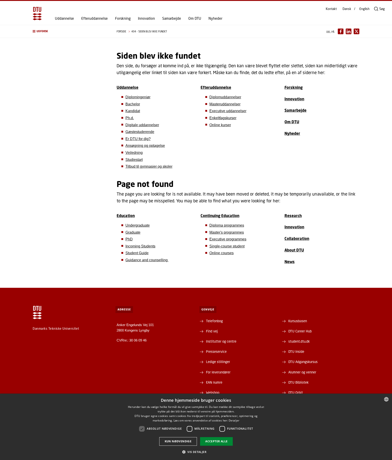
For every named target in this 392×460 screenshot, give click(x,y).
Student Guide (137, 253)
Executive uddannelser (227, 111)
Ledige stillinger (218, 362)
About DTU (294, 250)
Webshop (212, 392)
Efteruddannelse (94, 18)
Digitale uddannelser (142, 125)
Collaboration (296, 238)
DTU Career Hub (300, 331)
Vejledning (134, 153)
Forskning (123, 18)
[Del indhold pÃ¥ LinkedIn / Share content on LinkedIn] (348, 31)
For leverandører (218, 372)
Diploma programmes (226, 225)
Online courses (221, 253)
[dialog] (196, 427)
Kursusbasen (297, 321)
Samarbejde (171, 18)
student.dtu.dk (299, 341)
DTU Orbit (295, 392)
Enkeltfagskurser (222, 118)
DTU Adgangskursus (303, 362)
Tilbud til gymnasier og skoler (148, 166)
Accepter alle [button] (216, 441)
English (364, 8)
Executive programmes (227, 239)
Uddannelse (64, 18)
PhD (129, 239)
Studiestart (134, 160)
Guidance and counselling (147, 260)
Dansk (347, 8)
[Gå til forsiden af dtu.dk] (37, 13)
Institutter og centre (221, 341)
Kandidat (132, 111)
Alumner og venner (302, 372)
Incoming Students (140, 246)
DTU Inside (296, 351)
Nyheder (215, 18)
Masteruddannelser (224, 104)
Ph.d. (129, 118)
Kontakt (331, 8)
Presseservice (216, 351)
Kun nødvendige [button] (178, 441)
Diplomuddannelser (225, 97)
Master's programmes (226, 232)
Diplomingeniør (137, 97)
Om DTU (194, 18)
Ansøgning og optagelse (145, 146)
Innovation (146, 18)
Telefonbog (214, 321)
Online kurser (220, 125)
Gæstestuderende (139, 132)
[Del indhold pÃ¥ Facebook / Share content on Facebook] (340, 31)
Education (126, 215)
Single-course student (227, 246)
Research (293, 215)
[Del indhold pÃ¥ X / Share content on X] (356, 31)
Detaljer (234, 420)
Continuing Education (220, 215)
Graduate (132, 232)
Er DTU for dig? (138, 139)
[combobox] (386, 399)
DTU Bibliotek (298, 382)
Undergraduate (137, 225)
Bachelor (132, 104)
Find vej (212, 331)
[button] (70, 31)
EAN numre (214, 382)
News (289, 261)
